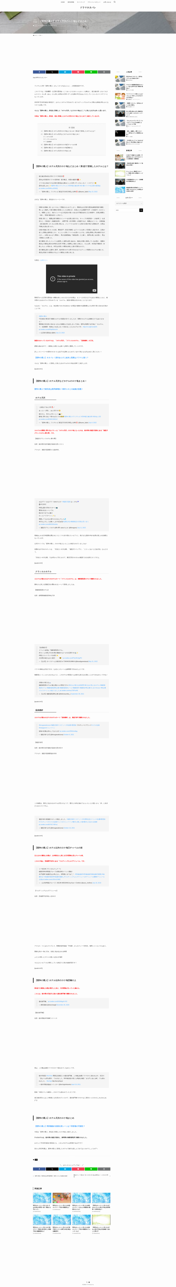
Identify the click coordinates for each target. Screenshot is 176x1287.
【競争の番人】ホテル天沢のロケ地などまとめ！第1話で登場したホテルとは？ (69, 131)
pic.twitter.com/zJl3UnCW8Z (51, 879)
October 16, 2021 (69, 828)
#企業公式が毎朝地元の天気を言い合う (76, 521)
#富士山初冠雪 (79, 685)
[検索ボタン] (115, 2)
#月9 (69, 185)
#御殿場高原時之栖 (53, 688)
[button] (39, 72)
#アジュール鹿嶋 (90, 877)
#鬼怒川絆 (54, 725)
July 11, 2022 (81, 527)
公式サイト (44, 260)
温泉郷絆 (49, 141)
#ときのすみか (95, 688)
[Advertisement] (88, 51)
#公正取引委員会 (94, 185)
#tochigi (49, 1081)
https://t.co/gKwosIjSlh (90, 327)
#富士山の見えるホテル (92, 685)
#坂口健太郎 (75, 185)
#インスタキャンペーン (64, 822)
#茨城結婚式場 (88, 874)
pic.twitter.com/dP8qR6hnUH (48, 329)
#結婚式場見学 (49, 877)
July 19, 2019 (96, 883)
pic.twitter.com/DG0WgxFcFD (57, 1001)
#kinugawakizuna (44, 725)
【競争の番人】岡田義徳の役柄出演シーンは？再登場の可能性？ (59, 1126)
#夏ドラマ (85, 185)
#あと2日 (98, 416)
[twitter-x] (87, 1282)
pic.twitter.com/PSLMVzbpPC (72, 658)
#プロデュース (43, 822)
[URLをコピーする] (104, 72)
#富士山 (71, 685)
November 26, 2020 (62, 1005)
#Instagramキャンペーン (47, 728)
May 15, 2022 (93, 191)
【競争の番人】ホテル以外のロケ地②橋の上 (58, 147)
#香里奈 (73, 725)
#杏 (81, 185)
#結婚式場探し (59, 877)
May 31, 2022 (93, 661)
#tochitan (50, 1076)
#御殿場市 (75, 688)
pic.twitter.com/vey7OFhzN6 (69, 690)
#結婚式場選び (97, 874)
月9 (36, 25)
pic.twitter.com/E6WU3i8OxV (48, 419)
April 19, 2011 (76, 1084)
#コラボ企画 (95, 725)
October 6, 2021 (69, 734)
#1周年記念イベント (89, 819)
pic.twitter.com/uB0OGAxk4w (48, 524)
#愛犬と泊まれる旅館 (90, 822)
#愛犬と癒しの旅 (77, 822)
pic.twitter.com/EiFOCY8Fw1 (48, 824)
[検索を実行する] (141, 210)
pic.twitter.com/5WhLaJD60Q (48, 188)
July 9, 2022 (93, 422)
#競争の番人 (55, 185)
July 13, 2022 (60, 333)
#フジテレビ (63, 185)
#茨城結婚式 (79, 874)
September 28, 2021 (77, 694)
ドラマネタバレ (88, 7)
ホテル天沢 (50, 136)
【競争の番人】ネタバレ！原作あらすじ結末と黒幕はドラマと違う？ (61, 358)
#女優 (69, 725)
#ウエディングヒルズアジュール (74, 877)
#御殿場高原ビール (65, 688)
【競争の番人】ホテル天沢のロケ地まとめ (57, 151)
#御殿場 (82, 688)
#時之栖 (87, 688)
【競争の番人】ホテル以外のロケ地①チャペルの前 (60, 144)
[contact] (89, 1282)
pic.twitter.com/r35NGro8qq (68, 731)
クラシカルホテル (52, 139)
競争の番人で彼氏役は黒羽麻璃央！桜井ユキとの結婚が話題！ (58, 389)
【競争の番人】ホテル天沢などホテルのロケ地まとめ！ (61, 134)
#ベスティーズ (62, 725)
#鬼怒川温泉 (66, 501)
